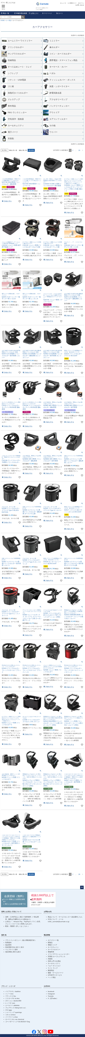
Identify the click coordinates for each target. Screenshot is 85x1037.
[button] (82, 150)
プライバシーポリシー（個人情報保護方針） (20, 940)
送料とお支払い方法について (11, 911)
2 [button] (72, 150)
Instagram (51, 994)
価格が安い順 (13, 150)
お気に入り (35, 13)
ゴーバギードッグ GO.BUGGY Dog (17, 1022)
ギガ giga (8, 1010)
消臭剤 (50, 959)
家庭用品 (51, 970)
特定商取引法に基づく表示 (14, 947)
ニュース (63, 3)
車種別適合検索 (21, 13)
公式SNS (47, 986)
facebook (51, 991)
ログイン (81, 3)
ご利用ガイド (72, 3)
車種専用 (51, 952)
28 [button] (79, 150)
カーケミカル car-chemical (14, 1019)
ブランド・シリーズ (8, 986)
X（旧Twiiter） (53, 998)
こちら (25, 926)
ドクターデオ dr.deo (12, 998)
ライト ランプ (53, 968)
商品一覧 (6, 13)
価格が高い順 (23, 150)
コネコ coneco (10, 1015)
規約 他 (3, 935)
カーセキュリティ (54, 963)
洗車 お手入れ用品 (54, 961)
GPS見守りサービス (55, 975)
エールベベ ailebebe (12, 1005)
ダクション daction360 (13, 1001)
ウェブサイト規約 (11, 949)
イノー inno (9, 994)
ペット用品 (52, 977)
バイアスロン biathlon (13, 991)
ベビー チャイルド (54, 966)
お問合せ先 (48, 911)
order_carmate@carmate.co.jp (58, 921)
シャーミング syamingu (13, 1012)
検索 (23, 17)
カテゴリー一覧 (53, 940)
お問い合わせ (80, 5)
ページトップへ (82, 887)
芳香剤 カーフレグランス (56, 956)
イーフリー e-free (11, 1017)
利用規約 (8, 942)
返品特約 (8, 945)
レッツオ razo (10, 1003)
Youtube (51, 996)
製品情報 (47, 935)
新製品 (50, 942)
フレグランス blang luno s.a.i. (15, 1008)
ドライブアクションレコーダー (59, 954)
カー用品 (8, 20)
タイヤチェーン (53, 947)
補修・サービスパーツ (55, 973)
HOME (3, 20)
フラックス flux (10, 996)
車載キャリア (52, 945)
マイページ (48, 13)
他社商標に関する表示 (13, 952)
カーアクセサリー (54, 949)
